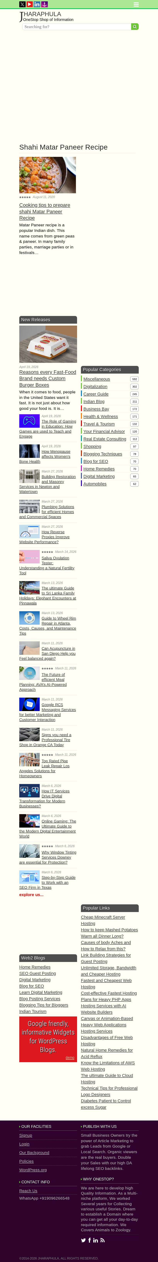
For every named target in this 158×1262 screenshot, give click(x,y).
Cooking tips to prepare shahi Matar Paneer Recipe (44, 211)
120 (134, 431)
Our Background (34, 1152)
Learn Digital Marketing (40, 992)
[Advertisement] (79, 60)
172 (134, 409)
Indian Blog (93, 401)
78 (134, 454)
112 (135, 439)
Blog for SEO (95, 461)
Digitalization (95, 386)
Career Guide (95, 394)
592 (134, 379)
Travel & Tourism (99, 424)
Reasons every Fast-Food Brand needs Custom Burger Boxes (47, 378)
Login (24, 1144)
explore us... (31, 894)
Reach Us (28, 1190)
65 (134, 476)
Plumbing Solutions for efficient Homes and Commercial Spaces (46, 512)
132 (134, 424)
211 (135, 401)
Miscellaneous (96, 379)
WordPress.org (33, 1170)
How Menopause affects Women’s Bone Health (44, 456)
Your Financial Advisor (104, 431)
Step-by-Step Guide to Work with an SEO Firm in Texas (47, 882)
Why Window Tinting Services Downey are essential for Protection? (47, 857)
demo (70, 1057)
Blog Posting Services (39, 998)
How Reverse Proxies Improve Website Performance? (44, 537)
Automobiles (95, 483)
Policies (26, 1161)
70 (134, 461)
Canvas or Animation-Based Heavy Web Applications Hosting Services (107, 1025)
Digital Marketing (99, 476)
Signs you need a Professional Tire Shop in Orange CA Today (45, 740)
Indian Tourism (32, 1011)
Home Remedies (99, 468)
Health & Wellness (100, 416)
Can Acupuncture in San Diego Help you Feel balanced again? (47, 653)
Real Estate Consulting (104, 439)
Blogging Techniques (102, 454)
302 (134, 386)
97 (134, 446)
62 (134, 483)
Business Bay (96, 409)
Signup (25, 1135)
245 (134, 394)
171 (134, 416)
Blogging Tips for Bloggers (43, 1005)
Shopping (92, 446)
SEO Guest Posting (37, 973)
